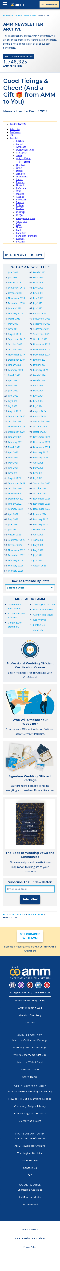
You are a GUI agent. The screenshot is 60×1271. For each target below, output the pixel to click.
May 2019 (13, 323)
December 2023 (41, 349)
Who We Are (30, 1160)
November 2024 (41, 436)
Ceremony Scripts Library (30, 1106)
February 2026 (40, 519)
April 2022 (13, 514)
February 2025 (40, 452)
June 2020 (13, 390)
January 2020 (14, 364)
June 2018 (13, 272)
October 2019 (15, 344)
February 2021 (15, 442)
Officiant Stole (30, 1069)
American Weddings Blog (30, 1000)
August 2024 (39, 411)
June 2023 (38, 287)
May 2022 (13, 519)
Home (6, 15)
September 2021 (16, 483)
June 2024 (38, 395)
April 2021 (13, 452)
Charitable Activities (30, 1189)
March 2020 (14, 375)
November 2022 (16, 550)
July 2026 (37, 555)
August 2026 (39, 565)
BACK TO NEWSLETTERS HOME (19, 56)
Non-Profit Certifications (30, 1138)
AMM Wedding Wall (30, 1007)
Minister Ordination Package (30, 1040)
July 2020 (12, 400)
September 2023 (41, 318)
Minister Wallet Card (30, 1062)
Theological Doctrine (44, 604)
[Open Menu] (6, 5)
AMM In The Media (43, 614)
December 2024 (41, 447)
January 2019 (14, 308)
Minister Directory (30, 1015)
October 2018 (15, 292)
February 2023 (15, 560)
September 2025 (41, 483)
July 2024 (37, 406)
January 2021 (14, 436)
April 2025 (38, 462)
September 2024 (41, 421)
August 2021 (14, 478)
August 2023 (39, 313)
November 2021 (16, 493)
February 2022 (15, 508)
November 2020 (16, 426)
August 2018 (14, 282)
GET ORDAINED (49, 4)
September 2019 (16, 339)
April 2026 (38, 534)
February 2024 (40, 369)
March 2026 (39, 529)
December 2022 (16, 555)
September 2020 (16, 416)
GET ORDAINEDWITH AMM (30, 936)
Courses (30, 1022)
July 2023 (37, 303)
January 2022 (14, 503)
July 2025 (37, 472)
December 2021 (16, 498)
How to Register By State (30, 1113)
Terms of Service (30, 1229)
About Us (38, 630)
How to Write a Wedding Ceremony (30, 1091)
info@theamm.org (21, 992)
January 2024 (40, 359)
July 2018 (12, 277)
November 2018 (16, 298)
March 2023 (39, 272)
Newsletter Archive (43, 609)
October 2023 (40, 339)
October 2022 (15, 544)
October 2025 (40, 488)
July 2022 (12, 529)
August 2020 (14, 411)
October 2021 (15, 488)
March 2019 (14, 318)
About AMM (16, 15)
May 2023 (38, 277)
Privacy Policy (30, 1247)
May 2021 (13, 457)
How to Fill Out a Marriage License (30, 1098)
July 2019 (12, 328)
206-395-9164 (42, 992)
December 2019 (16, 359)
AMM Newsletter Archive (30, 1145)
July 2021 (12, 472)
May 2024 (38, 390)
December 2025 (41, 508)
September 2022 (16, 539)
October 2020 (15, 421)
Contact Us (39, 624)
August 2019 (14, 333)
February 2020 (15, 369)
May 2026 (38, 544)
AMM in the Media (30, 1197)
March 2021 (14, 447)
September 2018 (16, 287)
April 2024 (38, 385)
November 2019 (16, 354)
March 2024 (39, 375)
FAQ (30, 1175)
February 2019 (15, 313)
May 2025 (38, 467)
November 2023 (41, 344)
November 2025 (41, 498)
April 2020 (13, 380)
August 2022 (14, 534)
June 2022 (13, 524)
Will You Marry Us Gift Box (30, 1054)
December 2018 (16, 303)
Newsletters (30, 15)
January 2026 (40, 514)
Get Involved (39, 619)
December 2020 (16, 431)
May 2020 (13, 385)
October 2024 (40, 426)
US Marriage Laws (30, 1120)
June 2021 (13, 467)
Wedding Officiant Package (30, 1047)
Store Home (30, 1076)
